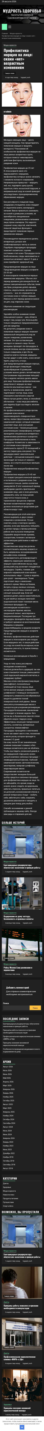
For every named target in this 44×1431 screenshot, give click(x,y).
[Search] (40, 27)
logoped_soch (25, 77)
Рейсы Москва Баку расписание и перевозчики (18, 969)
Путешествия (8, 1202)
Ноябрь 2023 (8, 1146)
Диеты (6, 1183)
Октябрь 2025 (8, 1101)
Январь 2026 (8, 1093)
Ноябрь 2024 (8, 1116)
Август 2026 (8, 1067)
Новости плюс (8, 1195)
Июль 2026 (7, 1070)
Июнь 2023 (7, 1150)
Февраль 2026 (9, 1089)
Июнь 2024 (7, 1134)
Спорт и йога (8, 1206)
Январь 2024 (8, 1142)
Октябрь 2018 (8, 1161)
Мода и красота (10, 45)
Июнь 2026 (7, 1074)
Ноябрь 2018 (8, 1157)
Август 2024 (8, 1127)
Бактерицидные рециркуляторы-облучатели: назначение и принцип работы (22, 866)
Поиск (6, 1003)
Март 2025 (7, 1108)
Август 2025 (8, 1104)
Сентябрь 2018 (9, 1165)
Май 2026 (7, 1078)
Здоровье (7, 1187)
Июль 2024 (7, 1131)
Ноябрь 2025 (8, 1097)
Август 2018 (8, 1168)
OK (22, 1427)
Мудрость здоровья (22, 11)
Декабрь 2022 (9, 1153)
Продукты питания (10, 1198)
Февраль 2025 (9, 1112)
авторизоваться (25, 994)
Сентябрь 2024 (9, 1123)
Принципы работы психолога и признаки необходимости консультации (21, 1307)
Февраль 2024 (9, 1138)
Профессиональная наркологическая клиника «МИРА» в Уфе (19, 1358)
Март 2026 (7, 1086)
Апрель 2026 (8, 1082)
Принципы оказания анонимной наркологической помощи (17, 1409)
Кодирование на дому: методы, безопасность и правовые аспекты (18, 917)
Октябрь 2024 (8, 1119)
